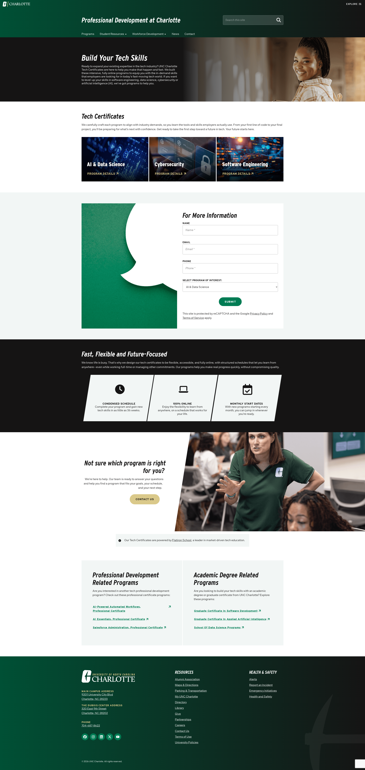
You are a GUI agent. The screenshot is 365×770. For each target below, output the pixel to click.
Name (186, 223)
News (175, 34)
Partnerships (183, 719)
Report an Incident (261, 685)
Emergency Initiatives (263, 690)
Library (179, 708)
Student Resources (112, 34)
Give (178, 713)
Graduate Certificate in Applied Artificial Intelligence (230, 619)
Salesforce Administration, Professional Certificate (128, 627)
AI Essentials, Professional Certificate (119, 619)
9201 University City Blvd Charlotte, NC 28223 (97, 697)
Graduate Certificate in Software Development (225, 610)
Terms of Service (193, 318)
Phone (186, 261)
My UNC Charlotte (186, 696)
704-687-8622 (91, 725)
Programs (88, 34)
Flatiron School (181, 540)
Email (186, 242)
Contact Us (145, 499)
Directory (181, 702)
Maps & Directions (186, 685)
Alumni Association (187, 679)
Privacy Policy (259, 313)
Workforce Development (148, 34)
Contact (189, 34)
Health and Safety (260, 696)
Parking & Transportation (191, 690)
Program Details (101, 173)
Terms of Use (183, 736)
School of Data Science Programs (217, 627)
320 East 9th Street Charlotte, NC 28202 (95, 711)
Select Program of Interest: (202, 280)
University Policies (186, 742)
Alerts (253, 679)
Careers (180, 725)
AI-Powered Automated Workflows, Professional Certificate (117, 608)
